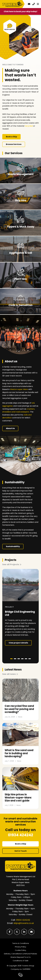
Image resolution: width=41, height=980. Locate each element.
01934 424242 (23, 919)
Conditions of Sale (20, 960)
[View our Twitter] (17, 932)
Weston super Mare (19, 389)
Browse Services (13, 144)
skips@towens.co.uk (24, 923)
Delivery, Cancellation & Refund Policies (20, 953)
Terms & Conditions (20, 943)
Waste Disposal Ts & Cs (20, 957)
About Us (10, 428)
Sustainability (13, 546)
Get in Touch (20, 851)
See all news (9, 674)
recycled (29, 126)
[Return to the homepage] (13, 4)
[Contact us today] (29, 4)
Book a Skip (11, 136)
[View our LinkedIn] (24, 932)
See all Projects (10, 564)
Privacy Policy (20, 947)
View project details (18, 642)
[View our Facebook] (9, 932)
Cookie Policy (20, 950)
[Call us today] (33, 4)
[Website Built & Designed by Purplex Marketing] (20, 975)
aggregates (7, 406)
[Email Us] (31, 932)
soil (33, 403)
